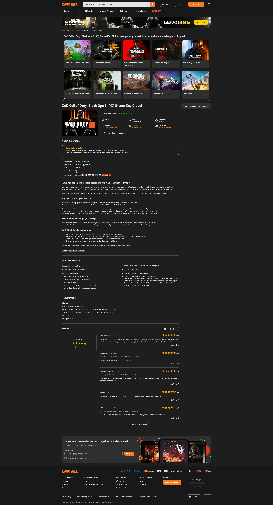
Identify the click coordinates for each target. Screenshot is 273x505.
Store (68, 30)
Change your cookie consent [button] (148, 497)
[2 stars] (76, 343)
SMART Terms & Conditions (124, 497)
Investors (65, 484)
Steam (78, 30)
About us (65, 481)
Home (63, 30)
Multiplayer (73, 251)
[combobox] (116, 4)
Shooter (81, 251)
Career (64, 488)
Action (64, 251)
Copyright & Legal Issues (84, 497)
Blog (141, 481)
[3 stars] (79, 343)
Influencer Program (122, 484)
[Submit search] (152, 4)
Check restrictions (111, 127)
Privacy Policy (66, 497)
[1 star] (73, 343)
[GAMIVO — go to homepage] (70, 4)
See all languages (165, 127)
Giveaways (143, 484)
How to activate (137, 127)
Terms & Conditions (83, 458)
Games (73, 30)
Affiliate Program (121, 481)
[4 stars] (82, 343)
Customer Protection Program (94, 484)
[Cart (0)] (208, 4)
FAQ (85, 481)
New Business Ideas (122, 488)
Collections (143, 488)
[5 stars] (84, 343)
